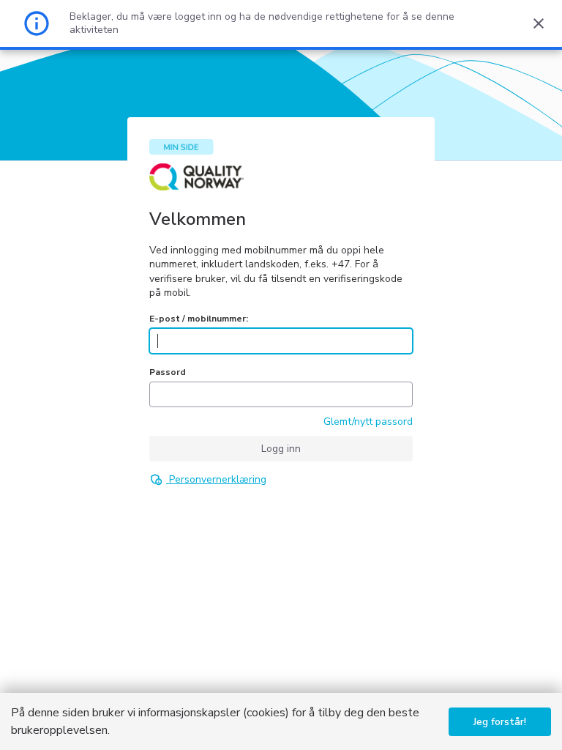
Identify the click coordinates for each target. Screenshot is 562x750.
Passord (167, 372)
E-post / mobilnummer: (198, 318)
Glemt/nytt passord (368, 421)
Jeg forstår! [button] (499, 722)
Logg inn (281, 449)
